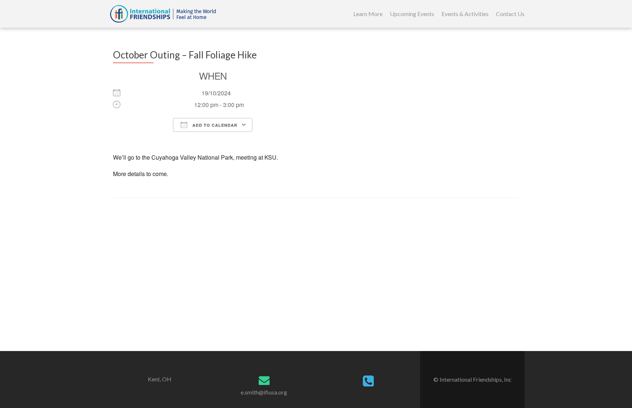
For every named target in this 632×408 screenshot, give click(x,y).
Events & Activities (465, 13)
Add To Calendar (214, 125)
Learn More (368, 13)
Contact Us (510, 13)
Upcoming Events (412, 13)
